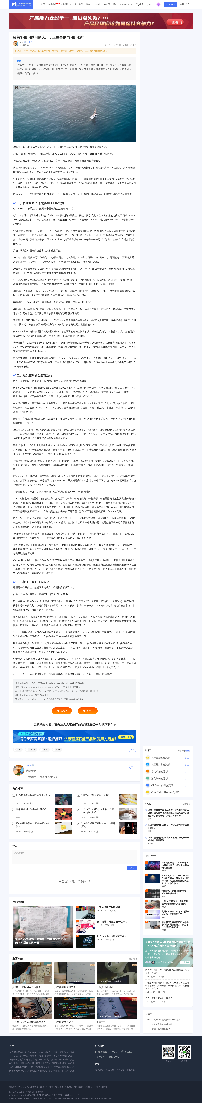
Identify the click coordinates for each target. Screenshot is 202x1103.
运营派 (28, 1092)
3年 (18, 749)
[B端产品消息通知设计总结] (128, 799)
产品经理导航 (30, 1087)
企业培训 (97, 4)
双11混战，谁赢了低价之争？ (112, 921)
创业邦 (87, 1087)
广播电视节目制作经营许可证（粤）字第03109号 (28, 1098)
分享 (132, 750)
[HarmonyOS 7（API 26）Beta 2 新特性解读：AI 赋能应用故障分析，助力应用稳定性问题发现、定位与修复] (152, 878)
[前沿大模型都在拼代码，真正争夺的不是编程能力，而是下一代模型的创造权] (152, 925)
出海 (58, 749)
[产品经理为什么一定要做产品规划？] (63, 828)
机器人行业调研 (105, 987)
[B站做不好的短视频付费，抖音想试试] (128, 828)
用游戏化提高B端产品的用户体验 (33, 795)
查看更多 (186, 804)
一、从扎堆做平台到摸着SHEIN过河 (164, 1019)
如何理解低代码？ (63, 1022)
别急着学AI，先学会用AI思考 (31, 809)
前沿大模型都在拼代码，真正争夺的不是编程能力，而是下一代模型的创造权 (175, 924)
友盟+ (80, 1087)
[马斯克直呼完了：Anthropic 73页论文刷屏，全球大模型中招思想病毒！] (152, 865)
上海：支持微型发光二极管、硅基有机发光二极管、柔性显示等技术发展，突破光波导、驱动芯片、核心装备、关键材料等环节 (168, 813)
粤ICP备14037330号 (45, 1095)
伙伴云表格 (58, 1087)
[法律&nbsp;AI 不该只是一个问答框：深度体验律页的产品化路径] (152, 904)
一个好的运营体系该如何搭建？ (28, 1022)
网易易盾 (68, 1087)
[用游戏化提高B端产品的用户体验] (63, 799)
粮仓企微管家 (37, 1092)
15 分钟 (133, 45)
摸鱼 (115, 4)
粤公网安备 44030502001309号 (66, 1095)
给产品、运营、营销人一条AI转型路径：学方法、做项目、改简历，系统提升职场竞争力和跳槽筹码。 (61, 51)
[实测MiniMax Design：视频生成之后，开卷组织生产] (152, 914)
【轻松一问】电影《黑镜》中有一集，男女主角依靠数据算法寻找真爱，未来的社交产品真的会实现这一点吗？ (167, 985)
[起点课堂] (101, 1051)
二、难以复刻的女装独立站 (159, 1024)
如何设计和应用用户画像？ (26, 987)
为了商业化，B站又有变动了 (112, 936)
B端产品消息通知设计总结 (95, 795)
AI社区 (107, 4)
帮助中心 (131, 1070)
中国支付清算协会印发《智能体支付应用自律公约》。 (168, 826)
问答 (88, 4)
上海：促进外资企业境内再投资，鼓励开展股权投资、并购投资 (168, 839)
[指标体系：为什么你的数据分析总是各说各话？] (152, 893)
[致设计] (101, 1057)
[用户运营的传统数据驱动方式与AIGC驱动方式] (128, 814)
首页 (43, 4)
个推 (75, 1087)
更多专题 (133, 958)
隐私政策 (99, 1070)
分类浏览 (64, 4)
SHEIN (32, 749)
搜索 (141, 4)
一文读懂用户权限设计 (108, 907)
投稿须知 (110, 1070)
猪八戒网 (49, 1087)
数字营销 (101, 1022)
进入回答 (185, 962)
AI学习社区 (95, 1087)
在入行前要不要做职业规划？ (158, 998)
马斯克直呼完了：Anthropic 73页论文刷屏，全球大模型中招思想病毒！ (175, 865)
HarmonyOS (126, 4)
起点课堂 (40, 1087)
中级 (45, 749)
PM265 (21, 1087)
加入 (187, 758)
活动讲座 (78, 4)
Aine (21, 42)
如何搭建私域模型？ (65, 987)
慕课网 (104, 1087)
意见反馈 (120, 1070)
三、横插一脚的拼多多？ (158, 1029)
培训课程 (52, 4)
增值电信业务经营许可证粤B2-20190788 (65, 1098)
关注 (30, 42)
